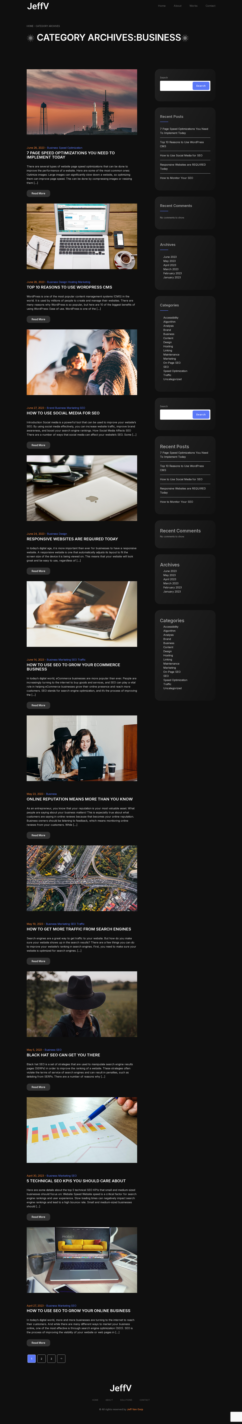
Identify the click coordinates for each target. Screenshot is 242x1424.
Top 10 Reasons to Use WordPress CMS (69, 287)
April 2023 (169, 265)
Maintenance (171, 354)
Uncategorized (172, 379)
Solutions (126, 1400)
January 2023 (172, 277)
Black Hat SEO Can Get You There (63, 1055)
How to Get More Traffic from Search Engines (79, 929)
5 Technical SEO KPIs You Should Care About (76, 1180)
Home (162, 5)
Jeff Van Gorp (135, 1409)
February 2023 (172, 273)
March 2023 (170, 269)
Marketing (84, 282)
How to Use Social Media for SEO (63, 413)
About (177, 5)
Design (63, 282)
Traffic (82, 659)
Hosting (72, 282)
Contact (210, 5)
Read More (38, 193)
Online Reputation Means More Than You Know (80, 799)
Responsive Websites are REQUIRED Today (72, 539)
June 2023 (170, 257)
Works (193, 5)
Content (168, 338)
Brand (50, 408)
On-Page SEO (172, 362)
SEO (82, 408)
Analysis (168, 325)
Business (52, 147)
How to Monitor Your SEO (176, 178)
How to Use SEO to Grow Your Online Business (78, 1310)
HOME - (31, 26)
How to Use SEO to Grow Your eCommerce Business (73, 667)
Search (164, 77)
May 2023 (169, 261)
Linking (167, 350)
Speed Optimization (70, 147)
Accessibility (170, 317)
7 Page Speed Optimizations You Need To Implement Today (71, 155)
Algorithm (169, 321)
